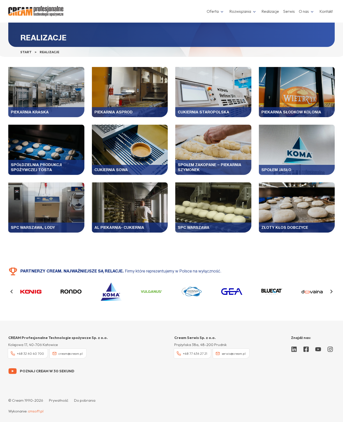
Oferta (213, 11)
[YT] (318, 349)
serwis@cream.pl (234, 353)
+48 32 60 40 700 (30, 353)
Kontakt (326, 11)
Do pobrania (84, 400)
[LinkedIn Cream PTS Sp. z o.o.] (294, 349)
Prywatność (58, 400)
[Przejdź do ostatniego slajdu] (12, 292)
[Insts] (330, 349)
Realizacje (270, 11)
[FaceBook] (306, 349)
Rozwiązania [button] (240, 11)
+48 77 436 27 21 (195, 353)
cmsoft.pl (35, 411)
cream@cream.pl (71, 353)
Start (26, 52)
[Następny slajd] (331, 292)
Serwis (289, 11)
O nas (304, 11)
